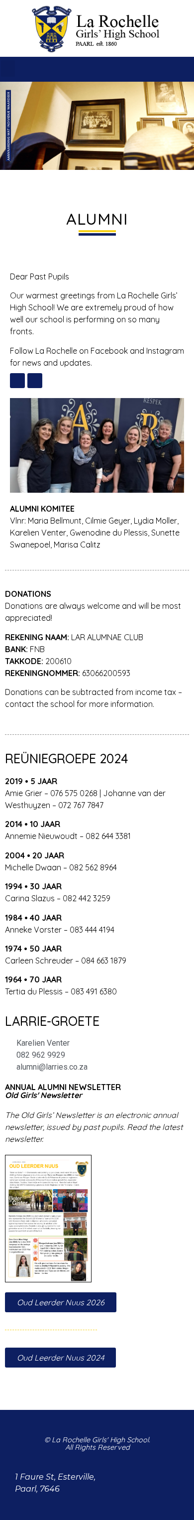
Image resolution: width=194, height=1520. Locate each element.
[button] (8, 68)
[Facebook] (163, 69)
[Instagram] (184, 69)
